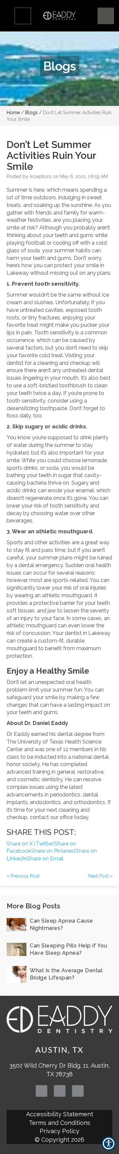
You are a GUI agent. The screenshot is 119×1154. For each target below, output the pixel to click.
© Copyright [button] (59, 1139)
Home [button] (13, 112)
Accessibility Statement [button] (59, 1114)
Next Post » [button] (100, 876)
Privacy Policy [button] (59, 1131)
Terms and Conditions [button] (59, 1122)
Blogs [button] (31, 112)
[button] (23, 16)
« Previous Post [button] (23, 876)
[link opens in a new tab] (41, 1091)
